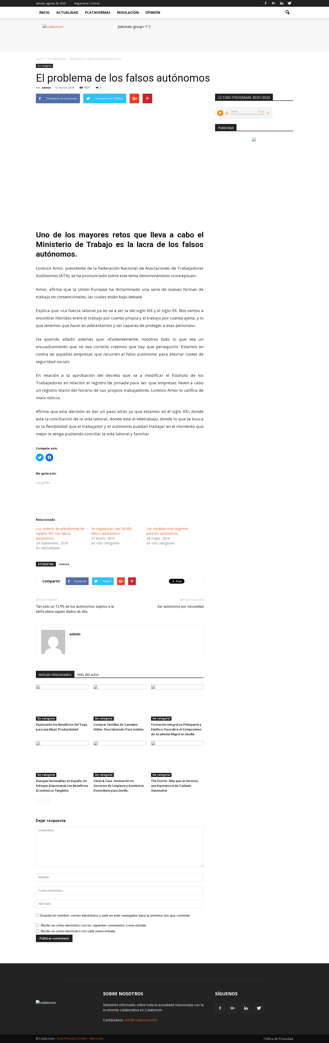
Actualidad (67, 12)
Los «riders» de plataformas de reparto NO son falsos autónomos (60, 533)
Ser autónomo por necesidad (180, 606)
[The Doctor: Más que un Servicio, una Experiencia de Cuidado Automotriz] (177, 759)
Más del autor (88, 674)
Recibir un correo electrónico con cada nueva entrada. (78, 931)
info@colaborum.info (141, 1020)
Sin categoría (44, 65)
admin (46, 87)
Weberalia (96, 1038)
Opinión (152, 12)
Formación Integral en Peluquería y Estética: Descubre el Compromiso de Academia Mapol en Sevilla (176, 729)
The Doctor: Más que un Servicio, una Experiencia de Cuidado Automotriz (174, 785)
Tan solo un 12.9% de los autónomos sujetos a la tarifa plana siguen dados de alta (75, 609)
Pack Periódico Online (72, 1038)
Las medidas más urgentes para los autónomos (167, 531)
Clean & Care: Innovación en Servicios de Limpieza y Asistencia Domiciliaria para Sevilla (118, 785)
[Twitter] (289, 3)
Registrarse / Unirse (86, 3)
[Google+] (273, 3)
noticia (64, 564)
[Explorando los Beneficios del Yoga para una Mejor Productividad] (62, 702)
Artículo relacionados (55, 674)
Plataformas (97, 12)
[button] (287, 12)
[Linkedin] (281, 3)
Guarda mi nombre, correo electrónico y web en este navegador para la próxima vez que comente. (115, 915)
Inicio (44, 12)
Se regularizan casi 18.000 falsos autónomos (111, 531)
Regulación (128, 12)
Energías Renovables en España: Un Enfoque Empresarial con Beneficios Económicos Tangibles (62, 785)
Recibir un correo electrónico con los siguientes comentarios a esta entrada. (94, 925)
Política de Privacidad (278, 1039)
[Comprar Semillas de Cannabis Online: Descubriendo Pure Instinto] (119, 702)
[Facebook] (265, 3)
